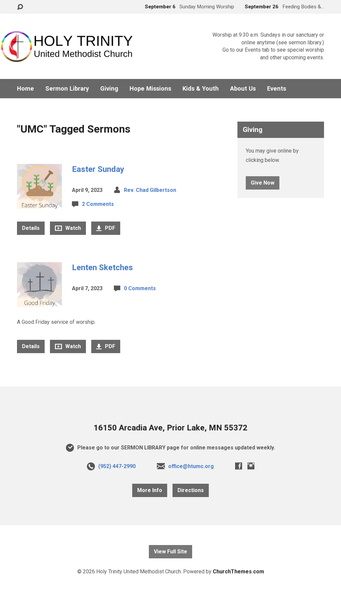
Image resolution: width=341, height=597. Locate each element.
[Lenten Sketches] (39, 302)
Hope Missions (150, 89)
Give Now (262, 183)
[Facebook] (238, 465)
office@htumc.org (191, 466)
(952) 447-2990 (117, 466)
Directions (190, 490)
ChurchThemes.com (238, 571)
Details (31, 228)
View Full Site (170, 551)
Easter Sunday (98, 169)
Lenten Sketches (102, 267)
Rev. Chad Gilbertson (150, 190)
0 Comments (140, 288)
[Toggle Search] (20, 7)
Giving (109, 89)
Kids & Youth (200, 89)
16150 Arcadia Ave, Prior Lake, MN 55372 (170, 427)
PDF (109, 228)
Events (276, 89)
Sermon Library (67, 89)
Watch (72, 228)
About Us (243, 89)
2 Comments (98, 204)
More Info (149, 490)
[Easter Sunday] (39, 204)
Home (25, 89)
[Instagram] (250, 465)
